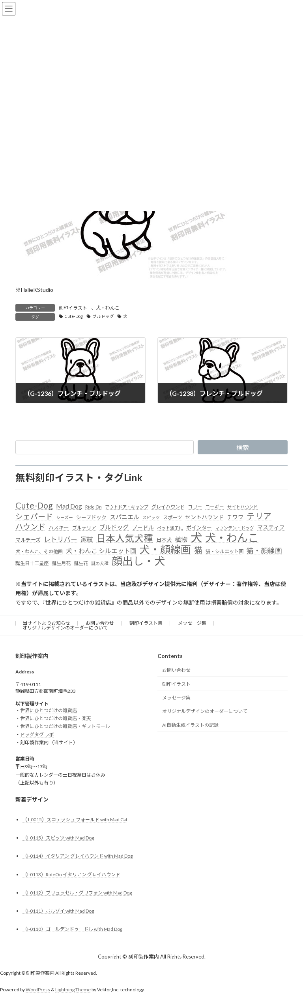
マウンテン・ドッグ (234, 527)
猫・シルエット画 (224, 551)
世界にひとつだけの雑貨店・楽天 (55, 718)
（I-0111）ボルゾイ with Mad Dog (58, 911)
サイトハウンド (242, 506)
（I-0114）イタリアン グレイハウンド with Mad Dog (77, 856)
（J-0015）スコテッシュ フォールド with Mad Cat (74, 819)
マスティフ (270, 527)
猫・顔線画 (264, 550)
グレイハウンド (168, 507)
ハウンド (30, 526)
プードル (143, 527)
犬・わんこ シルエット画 (101, 550)
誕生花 (81, 563)
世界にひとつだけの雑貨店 (48, 710)
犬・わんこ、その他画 (39, 551)
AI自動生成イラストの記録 (190, 725)
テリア (259, 516)
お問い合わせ (100, 623)
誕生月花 (61, 563)
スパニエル (124, 516)
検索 (242, 447)
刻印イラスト (73, 308)
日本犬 (164, 540)
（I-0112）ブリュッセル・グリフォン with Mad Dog (77, 893)
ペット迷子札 (170, 527)
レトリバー (60, 539)
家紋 (86, 539)
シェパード (34, 516)
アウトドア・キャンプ (126, 506)
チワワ (235, 517)
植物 (181, 539)
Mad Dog (69, 506)
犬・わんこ (108, 308)
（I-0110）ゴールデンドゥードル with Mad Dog (72, 929)
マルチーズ (28, 540)
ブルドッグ (103, 316)
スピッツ (151, 517)
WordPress (38, 990)
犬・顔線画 (165, 549)
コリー (195, 507)
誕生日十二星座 (32, 563)
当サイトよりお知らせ (46, 623)
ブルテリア (84, 528)
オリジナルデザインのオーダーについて (65, 628)
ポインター (199, 527)
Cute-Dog (74, 316)
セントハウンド (204, 517)
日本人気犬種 (124, 538)
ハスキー (59, 527)
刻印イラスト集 (146, 623)
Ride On (93, 506)
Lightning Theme (73, 990)
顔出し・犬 (138, 561)
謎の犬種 (99, 563)
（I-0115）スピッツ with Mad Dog (58, 838)
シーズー (64, 517)
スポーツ (172, 517)
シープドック (91, 517)
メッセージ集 (192, 623)
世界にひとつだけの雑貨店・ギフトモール (65, 726)
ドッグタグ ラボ (37, 734)
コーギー (214, 506)
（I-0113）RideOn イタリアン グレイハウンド (71, 874)
